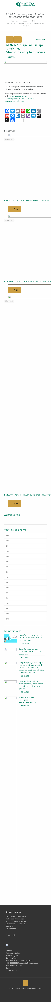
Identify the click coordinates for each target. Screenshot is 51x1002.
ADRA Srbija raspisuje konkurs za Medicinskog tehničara (25, 24)
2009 (7, 556)
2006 (7, 541)
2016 (7, 593)
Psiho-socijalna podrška (15, 919)
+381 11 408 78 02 (13, 960)
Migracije (9, 926)
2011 (7, 567)
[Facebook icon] (15, 992)
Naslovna (14, 21)
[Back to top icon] (25, 983)
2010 (7, 561)
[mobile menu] (3, 4)
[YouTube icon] (23, 992)
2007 (7, 546)
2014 (7, 582)
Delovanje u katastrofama (16, 916)
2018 (7, 603)
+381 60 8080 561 (12, 963)
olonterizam (11, 929)
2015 (7, 587)
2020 (7, 613)
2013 (7, 577)
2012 (7, 572)
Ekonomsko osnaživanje (15, 924)
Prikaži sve (40, 39)
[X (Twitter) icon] (19, 992)
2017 (7, 598)
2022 (33, 21)
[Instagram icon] (31, 992)
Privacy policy (11, 935)
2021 (7, 619)
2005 (7, 535)
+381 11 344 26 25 (12, 965)
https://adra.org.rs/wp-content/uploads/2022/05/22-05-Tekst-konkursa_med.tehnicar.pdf (20, 98)
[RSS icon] (35, 992)
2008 (7, 551)
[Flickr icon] (27, 992)
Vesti (25, 21)
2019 (7, 608)
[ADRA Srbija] (25, 3)
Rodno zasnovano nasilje (16, 921)
